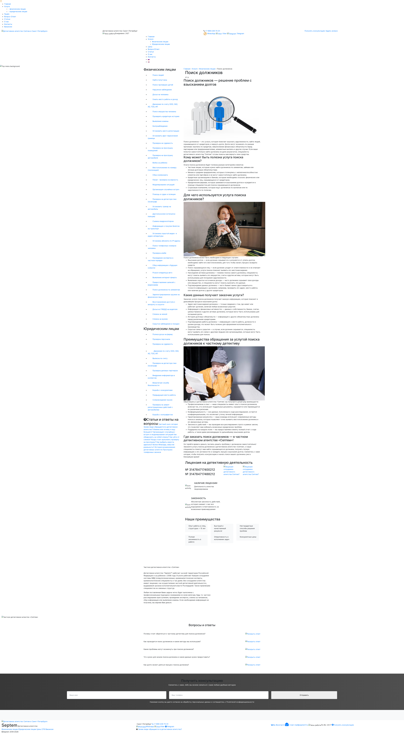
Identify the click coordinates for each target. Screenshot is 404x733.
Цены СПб (41, 729)
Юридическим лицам (161, 44)
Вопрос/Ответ (154, 49)
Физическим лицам (160, 42)
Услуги (7, 6)
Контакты (8, 24)
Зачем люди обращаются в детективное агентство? (160, 729)
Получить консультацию (315, 31)
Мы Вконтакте (279, 725)
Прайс (6, 14)
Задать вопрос (332, 31)
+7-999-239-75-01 (160, 724)
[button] (252, 633)
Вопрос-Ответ (10, 16)
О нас (6, 22)
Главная (7, 4)
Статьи (7, 19)
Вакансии (8, 27)
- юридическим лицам (17, 11)
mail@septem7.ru (298, 725)
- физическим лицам (17, 9)
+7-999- (212, 31)
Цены (150, 47)
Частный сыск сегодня (168, 424)
